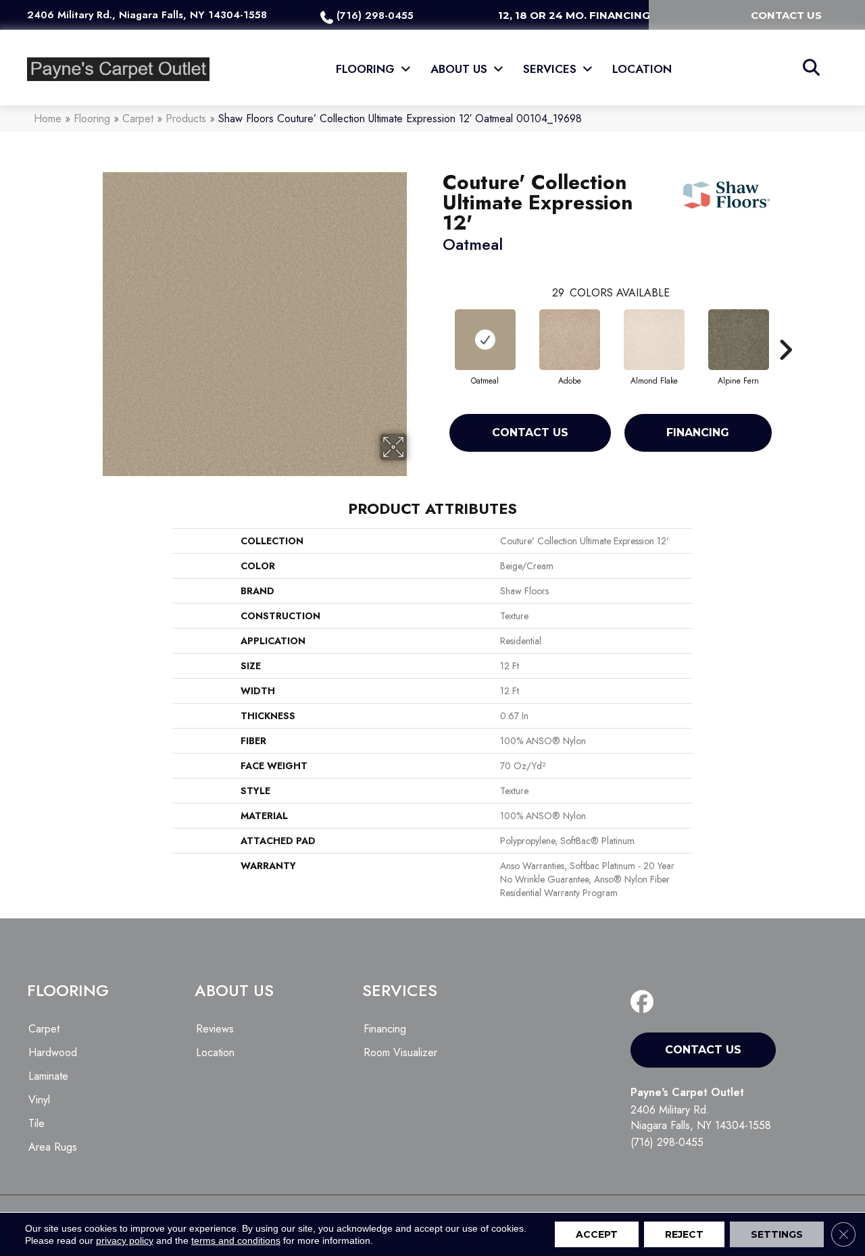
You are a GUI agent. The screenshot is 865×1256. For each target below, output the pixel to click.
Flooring (92, 118)
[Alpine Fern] (738, 339)
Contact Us (530, 432)
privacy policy (124, 1240)
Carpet (137, 118)
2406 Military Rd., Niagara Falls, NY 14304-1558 (147, 14)
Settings (777, 1234)
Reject (684, 1234)
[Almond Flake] (654, 339)
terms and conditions (235, 1240)
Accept (597, 1234)
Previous (436, 329)
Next (785, 329)
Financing (697, 432)
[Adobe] (569, 339)
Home (47, 118)
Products (186, 118)
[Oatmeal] (485, 339)
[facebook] (645, 1002)
